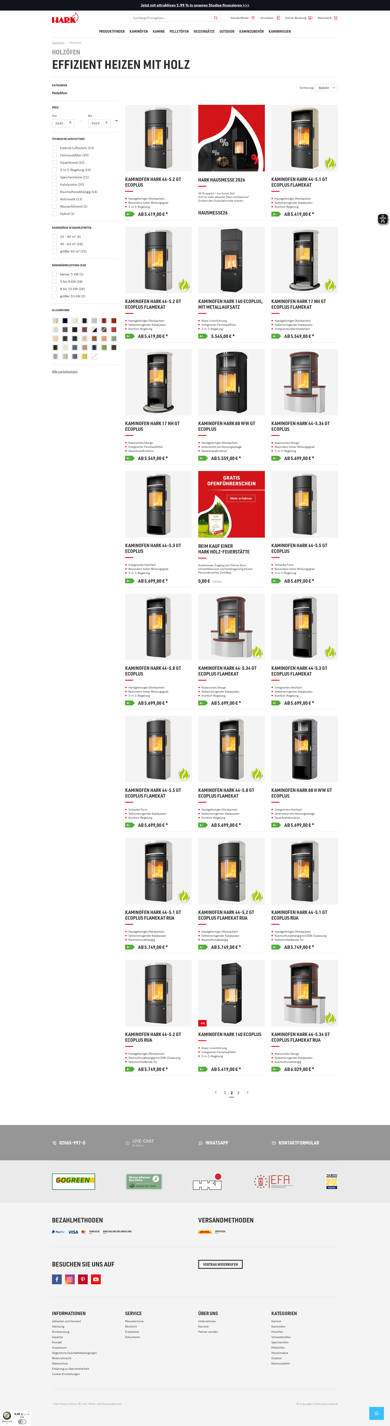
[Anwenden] (116, 120)
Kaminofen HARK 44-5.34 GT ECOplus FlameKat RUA (300, 1037)
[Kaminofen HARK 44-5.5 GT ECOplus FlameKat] (158, 749)
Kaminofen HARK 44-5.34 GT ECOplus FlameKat (227, 671)
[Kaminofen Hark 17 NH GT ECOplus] (158, 382)
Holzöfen (59, 93)
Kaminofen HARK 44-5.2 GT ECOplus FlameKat (153, 304)
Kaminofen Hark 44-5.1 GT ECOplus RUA (299, 915)
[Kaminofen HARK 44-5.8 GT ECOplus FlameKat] (231, 749)
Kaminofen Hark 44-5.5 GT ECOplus (299, 548)
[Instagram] (70, 1279)
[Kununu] (332, 1182)
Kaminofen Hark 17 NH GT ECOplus (152, 426)
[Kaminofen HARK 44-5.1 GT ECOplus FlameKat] (304, 138)
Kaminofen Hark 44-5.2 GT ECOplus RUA (153, 1037)
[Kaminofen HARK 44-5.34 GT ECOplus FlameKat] (231, 627)
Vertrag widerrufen (220, 1264)
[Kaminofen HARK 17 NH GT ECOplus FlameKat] (304, 260)
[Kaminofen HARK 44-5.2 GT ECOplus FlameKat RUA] (231, 871)
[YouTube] (96, 1279)
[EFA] (273, 1182)
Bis (90, 116)
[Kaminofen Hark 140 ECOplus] (231, 993)
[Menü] (29, 1412)
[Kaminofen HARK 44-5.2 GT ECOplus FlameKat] (158, 260)
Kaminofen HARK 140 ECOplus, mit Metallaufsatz (230, 304)
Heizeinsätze (279, 1353)
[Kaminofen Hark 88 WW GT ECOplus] (231, 382)
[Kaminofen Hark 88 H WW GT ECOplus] (304, 749)
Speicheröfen (280, 1342)
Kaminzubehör (280, 1363)
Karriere (203, 1326)
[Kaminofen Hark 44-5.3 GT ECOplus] (158, 504)
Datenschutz (60, 1363)
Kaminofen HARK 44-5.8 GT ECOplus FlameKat (226, 793)
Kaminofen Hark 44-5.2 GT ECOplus (153, 182)
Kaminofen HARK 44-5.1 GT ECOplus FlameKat (299, 182)
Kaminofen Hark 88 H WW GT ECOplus (301, 793)
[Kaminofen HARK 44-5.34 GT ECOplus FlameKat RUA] (304, 993)
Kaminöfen (278, 1326)
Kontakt (57, 1342)
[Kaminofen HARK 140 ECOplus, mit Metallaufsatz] (231, 260)
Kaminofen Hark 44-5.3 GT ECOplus (153, 548)
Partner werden (208, 1332)
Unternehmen (207, 1321)
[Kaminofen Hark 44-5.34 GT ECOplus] (304, 382)
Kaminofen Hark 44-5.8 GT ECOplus (153, 671)
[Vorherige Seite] (215, 1093)
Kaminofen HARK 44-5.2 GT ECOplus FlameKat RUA (226, 915)
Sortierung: (307, 88)
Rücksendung (60, 1332)
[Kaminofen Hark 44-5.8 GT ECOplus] (158, 627)
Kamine (276, 1321)
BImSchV (131, 1326)
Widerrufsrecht (61, 1358)
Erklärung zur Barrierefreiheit (70, 1369)
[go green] (73, 1182)
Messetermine (134, 1321)
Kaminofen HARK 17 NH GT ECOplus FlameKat (298, 304)
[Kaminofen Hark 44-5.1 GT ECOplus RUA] (304, 871)
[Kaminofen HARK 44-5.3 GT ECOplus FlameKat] (304, 627)
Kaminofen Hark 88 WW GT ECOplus (226, 426)
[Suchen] (215, 18)
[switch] (22, 1421)
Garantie (57, 1337)
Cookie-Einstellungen (66, 1374)
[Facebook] (57, 1279)
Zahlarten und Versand (66, 1321)
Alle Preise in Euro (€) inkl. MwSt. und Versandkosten (87, 1404)
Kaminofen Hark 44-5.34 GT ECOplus (300, 426)
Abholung (58, 1326)
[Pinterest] (83, 1279)
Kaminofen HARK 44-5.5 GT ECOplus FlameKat (153, 793)
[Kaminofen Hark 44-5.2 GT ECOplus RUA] (158, 993)
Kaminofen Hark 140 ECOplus (229, 1034)
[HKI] (207, 1182)
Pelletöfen (278, 1347)
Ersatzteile (132, 1332)
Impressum (59, 1347)
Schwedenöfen (281, 1337)
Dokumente (132, 1337)
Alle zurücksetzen (65, 371)
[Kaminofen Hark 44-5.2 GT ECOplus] (158, 138)
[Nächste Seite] (247, 1093)
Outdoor (276, 1358)
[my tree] (144, 1182)
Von (54, 116)
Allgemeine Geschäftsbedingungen (74, 1353)
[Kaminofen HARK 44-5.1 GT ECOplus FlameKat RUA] (158, 871)
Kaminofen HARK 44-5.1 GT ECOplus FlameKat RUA (153, 915)
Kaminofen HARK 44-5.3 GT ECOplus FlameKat (299, 671)
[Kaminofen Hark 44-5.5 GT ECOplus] (304, 504)
